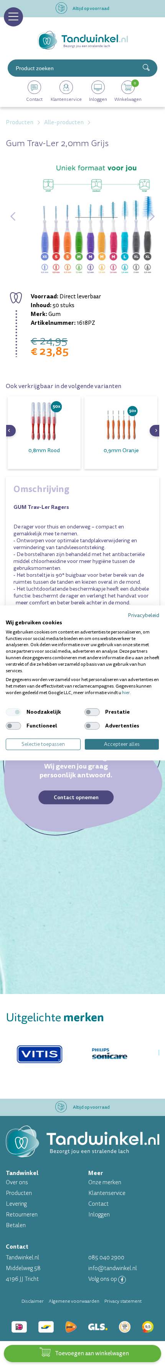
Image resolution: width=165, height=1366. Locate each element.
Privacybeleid (143, 615)
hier (126, 693)
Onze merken (104, 1182)
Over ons (17, 1182)
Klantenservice (106, 1193)
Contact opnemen (76, 797)
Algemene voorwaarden (74, 1301)
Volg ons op (103, 1279)
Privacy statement (123, 1301)
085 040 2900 (106, 1258)
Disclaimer (32, 1301)
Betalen (16, 1225)
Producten (19, 1193)
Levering (16, 1204)
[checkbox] (13, 712)
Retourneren (22, 1215)
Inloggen (99, 1215)
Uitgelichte (55, 1017)
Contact (98, 1204)
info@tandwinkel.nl (112, 1268)
